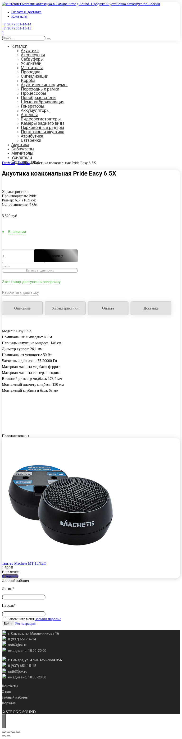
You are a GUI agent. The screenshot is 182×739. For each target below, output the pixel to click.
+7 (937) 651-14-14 (16, 24)
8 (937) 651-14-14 (22, 639)
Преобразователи (38, 97)
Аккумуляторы (35, 110)
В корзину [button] (10, 576)
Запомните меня (20, 619)
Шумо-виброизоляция (42, 101)
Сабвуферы (32, 59)
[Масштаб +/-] (4, 732)
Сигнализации (34, 76)
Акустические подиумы (44, 84)
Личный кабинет (15, 697)
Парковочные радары (42, 127)
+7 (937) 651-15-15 (16, 28)
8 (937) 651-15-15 (22, 666)
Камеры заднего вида (42, 123)
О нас (6, 692)
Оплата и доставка (26, 12)
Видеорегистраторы (41, 118)
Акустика (30, 50)
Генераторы (32, 106)
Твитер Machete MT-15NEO (24, 563)
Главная (8, 163)
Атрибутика (32, 135)
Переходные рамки (40, 88)
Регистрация (25, 623)
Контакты (19, 16)
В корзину (56, 255)
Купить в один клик (40, 270)
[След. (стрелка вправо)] (8, 736)
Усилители (31, 63)
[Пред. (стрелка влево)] (4, 736)
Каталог (19, 46)
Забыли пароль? (48, 619)
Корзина (9, 703)
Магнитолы (32, 67)
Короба (28, 80)
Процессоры (33, 93)
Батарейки (31, 140)
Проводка (30, 71)
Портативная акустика (42, 131)
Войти (8, 623)
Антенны (29, 114)
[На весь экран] (8, 732)
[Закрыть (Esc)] (18, 732)
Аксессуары (33, 54)
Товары (24, 163)
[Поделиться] (13, 732)
